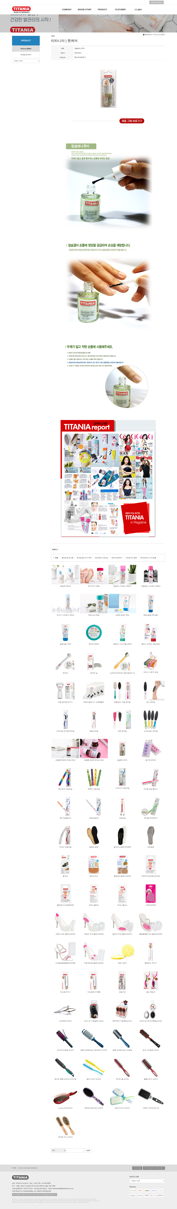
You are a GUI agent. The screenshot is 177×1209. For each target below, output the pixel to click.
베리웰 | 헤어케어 (26, 55)
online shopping (156, 2)
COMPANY (67, 10)
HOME (14, 1168)
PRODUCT (102, 10)
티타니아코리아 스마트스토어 (154, 1168)
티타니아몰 (137, 1168)
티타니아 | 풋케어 (26, 49)
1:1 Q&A (138, 10)
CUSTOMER (120, 10)
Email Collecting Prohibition (28, 1168)
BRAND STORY (85, 10)
